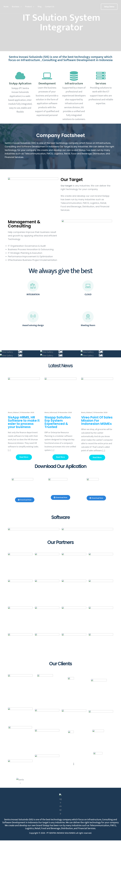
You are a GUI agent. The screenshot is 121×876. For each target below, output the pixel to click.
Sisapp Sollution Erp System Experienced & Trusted (58, 422)
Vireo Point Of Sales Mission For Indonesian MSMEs (96, 420)
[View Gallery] (20, 352)
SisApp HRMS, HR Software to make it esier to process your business (24, 422)
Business (15, 6)
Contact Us (49, 6)
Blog (39, 6)
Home (6, 6)
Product (28, 6)
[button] (109, 7)
